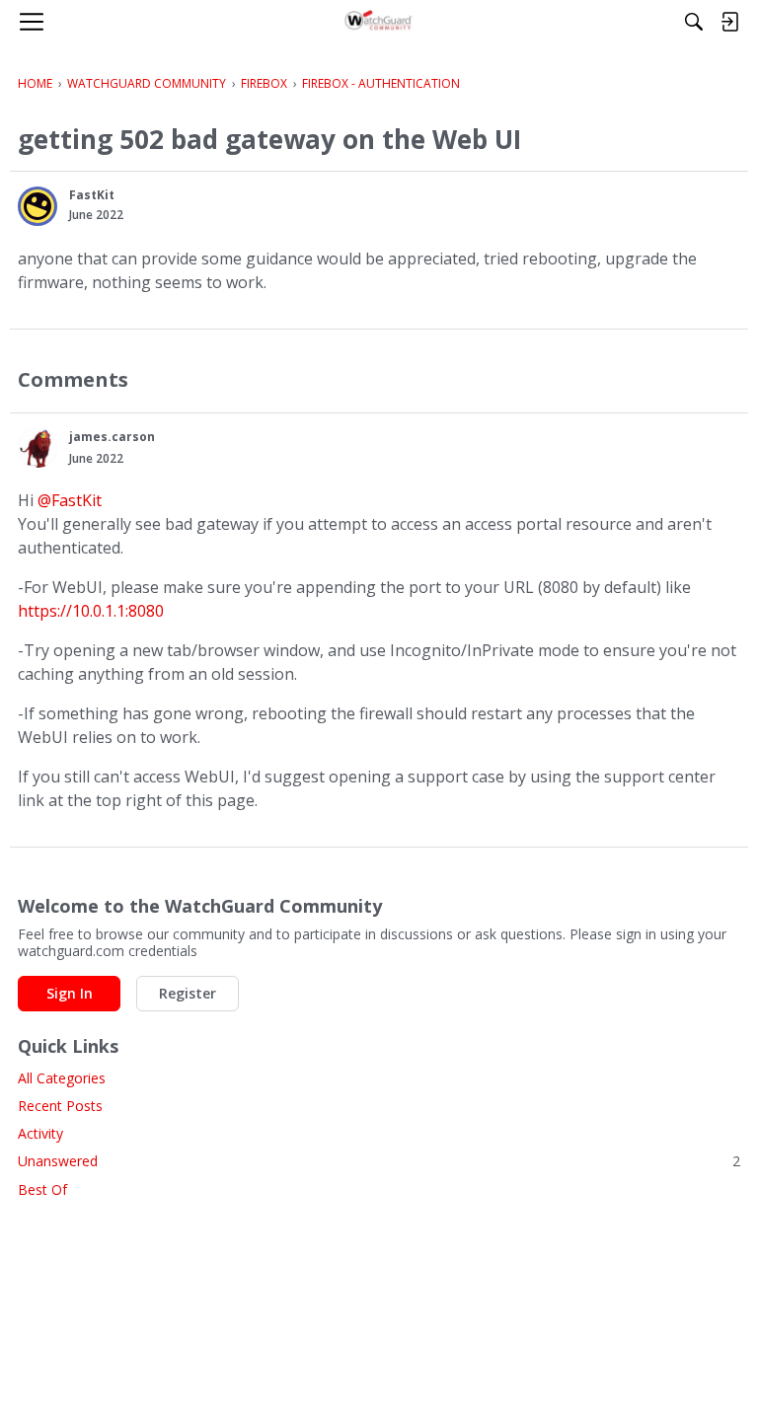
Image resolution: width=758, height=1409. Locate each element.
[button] (37, 206)
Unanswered (379, 1160)
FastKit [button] (91, 194)
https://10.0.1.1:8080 (91, 611)
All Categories (62, 1078)
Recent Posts (60, 1105)
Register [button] (187, 993)
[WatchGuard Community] (379, 21)
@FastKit (70, 500)
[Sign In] (729, 21)
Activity (40, 1133)
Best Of (42, 1189)
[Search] (694, 21)
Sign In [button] (69, 993)
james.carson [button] (112, 436)
